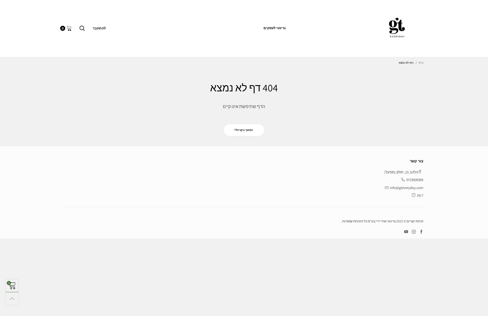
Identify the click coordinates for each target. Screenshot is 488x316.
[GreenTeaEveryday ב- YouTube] (406, 232)
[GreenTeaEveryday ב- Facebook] (421, 232)
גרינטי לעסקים (274, 28)
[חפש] (82, 28)
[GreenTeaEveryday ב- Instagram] (413, 232)
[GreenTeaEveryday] (397, 27)
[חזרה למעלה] (12, 298)
